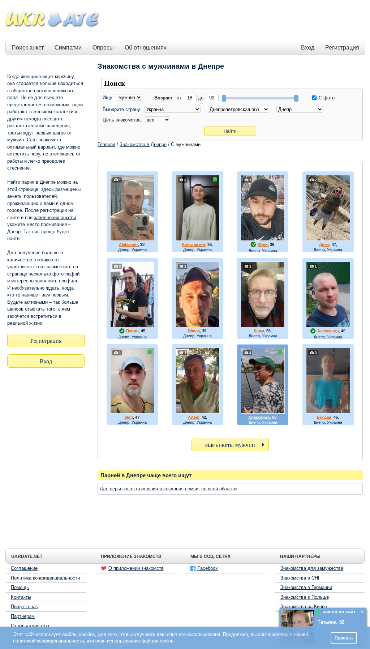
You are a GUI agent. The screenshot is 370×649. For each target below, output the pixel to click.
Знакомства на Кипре (303, 606)
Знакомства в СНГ (300, 578)
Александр (328, 331)
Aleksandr (128, 244)
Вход (307, 47)
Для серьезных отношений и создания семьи (149, 488)
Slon (128, 417)
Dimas (194, 331)
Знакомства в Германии (306, 587)
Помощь (20, 587)
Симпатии (68, 47)
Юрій (263, 244)
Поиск (114, 83)
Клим (259, 331)
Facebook (207, 568)
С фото (326, 98)
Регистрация (342, 47)
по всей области (219, 488)
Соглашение (24, 568)
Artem (193, 417)
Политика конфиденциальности (45, 578)
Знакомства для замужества (311, 568)
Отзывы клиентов (30, 625)
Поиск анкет (28, 47)
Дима (324, 244)
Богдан (324, 417)
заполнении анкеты (55, 217)
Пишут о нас (24, 606)
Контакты (21, 597)
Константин (193, 244)
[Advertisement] (232, 20)
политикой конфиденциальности (48, 641)
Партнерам (23, 616)
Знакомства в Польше (304, 597)
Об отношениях (146, 47)
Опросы (103, 47)
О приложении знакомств (136, 568)
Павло (132, 331)
